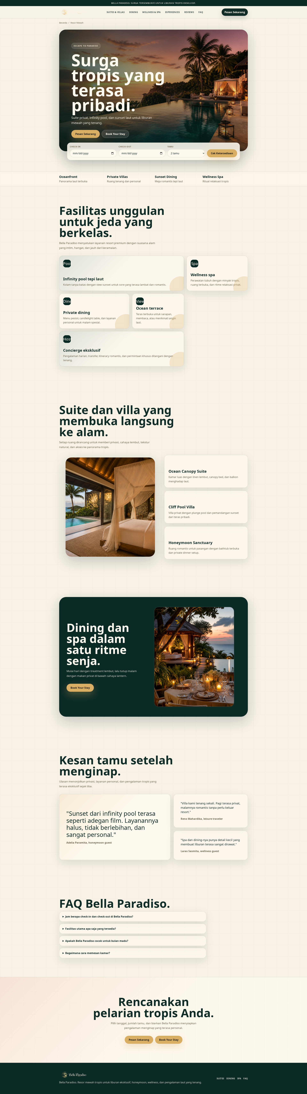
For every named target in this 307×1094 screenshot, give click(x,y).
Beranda (63, 22)
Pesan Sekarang (234, 12)
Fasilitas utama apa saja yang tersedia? (90, 928)
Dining (133, 12)
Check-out (125, 146)
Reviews (189, 12)
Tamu (170, 146)
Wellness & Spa (151, 12)
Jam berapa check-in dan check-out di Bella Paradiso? (99, 916)
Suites (220, 1078)
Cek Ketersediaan (222, 153)
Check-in (75, 146)
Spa (239, 1078)
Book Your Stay (115, 134)
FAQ (200, 12)
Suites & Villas (116, 12)
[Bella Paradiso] (73, 12)
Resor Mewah (77, 22)
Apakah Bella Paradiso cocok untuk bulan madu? (96, 941)
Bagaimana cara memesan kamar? (87, 953)
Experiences (172, 12)
